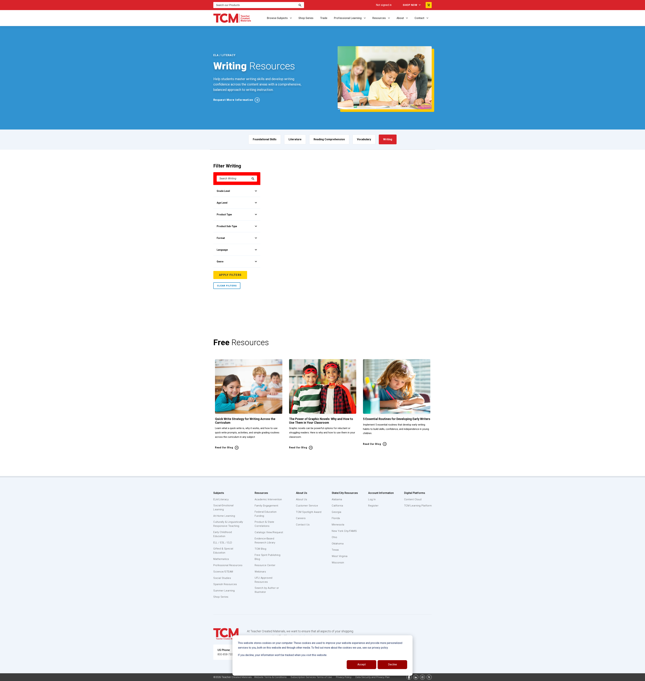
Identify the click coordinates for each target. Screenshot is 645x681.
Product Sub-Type (227, 226)
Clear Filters (227, 285)
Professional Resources (227, 565)
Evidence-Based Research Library (265, 540)
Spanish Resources (225, 584)
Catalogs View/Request (269, 532)
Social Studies (222, 578)
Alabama (337, 499)
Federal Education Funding (266, 513)
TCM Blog (260, 548)
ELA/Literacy (221, 499)
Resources (379, 18)
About (400, 18)
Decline (392, 664)
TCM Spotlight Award (308, 512)
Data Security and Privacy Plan (372, 677)
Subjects (218, 493)
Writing (387, 139)
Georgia (336, 512)
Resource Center (265, 565)
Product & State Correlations (264, 523)
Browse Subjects (277, 18)
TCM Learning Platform (418, 505)
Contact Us (303, 524)
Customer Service (307, 505)
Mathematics (221, 559)
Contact (420, 18)
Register (373, 505)
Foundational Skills (264, 139)
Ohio (334, 537)
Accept (361, 664)
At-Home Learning (224, 515)
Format (221, 238)
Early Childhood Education (222, 534)
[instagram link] (422, 677)
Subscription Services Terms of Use (311, 677)
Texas (335, 549)
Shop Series (305, 18)
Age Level (222, 202)
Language (222, 249)
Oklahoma (337, 543)
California (337, 505)
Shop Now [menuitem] (410, 5)
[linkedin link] (415, 677)
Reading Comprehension (329, 139)
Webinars (260, 571)
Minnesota (338, 524)
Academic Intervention (268, 499)
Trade (323, 18)
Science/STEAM (223, 571)
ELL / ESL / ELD (222, 542)
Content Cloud (413, 499)
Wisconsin (338, 562)
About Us (301, 493)
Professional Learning (348, 18)
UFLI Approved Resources (263, 579)
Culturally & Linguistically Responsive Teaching (228, 523)
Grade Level (223, 191)
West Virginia (340, 556)
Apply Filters (230, 274)
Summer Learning (224, 590)
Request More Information (233, 99)
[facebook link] (409, 677)
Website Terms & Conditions (270, 677)
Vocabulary (364, 139)
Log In (372, 499)
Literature (295, 139)
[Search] (300, 5)
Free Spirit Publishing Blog (267, 557)
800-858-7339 (226, 654)
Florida (336, 518)
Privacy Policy (343, 677)
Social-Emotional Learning (223, 507)
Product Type (224, 214)
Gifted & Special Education (223, 550)
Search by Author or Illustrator (267, 589)
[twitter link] (429, 677)
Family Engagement (266, 505)
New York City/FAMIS (344, 531)
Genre (220, 261)
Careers (301, 518)
